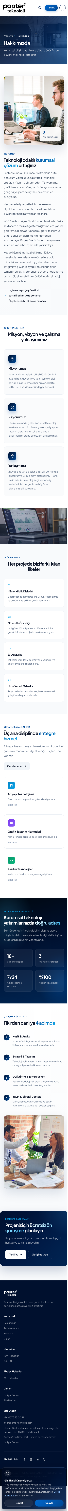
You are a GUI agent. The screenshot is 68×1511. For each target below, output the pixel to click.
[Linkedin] (37, 1459)
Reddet (19, 1503)
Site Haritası (10, 1400)
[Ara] (40, 7)
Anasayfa (8, 35)
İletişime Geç (40, 1254)
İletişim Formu (11, 1394)
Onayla (49, 1503)
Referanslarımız (12, 1328)
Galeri (7, 1338)
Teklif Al (51, 7)
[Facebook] (24, 1459)
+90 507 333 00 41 (14, 1417)
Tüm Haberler (11, 1378)
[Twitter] (44, 1459)
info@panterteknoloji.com (18, 1422)
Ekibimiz (8, 1333)
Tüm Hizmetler (14, 766)
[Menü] (62, 8)
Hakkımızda (10, 1322)
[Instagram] (31, 1459)
